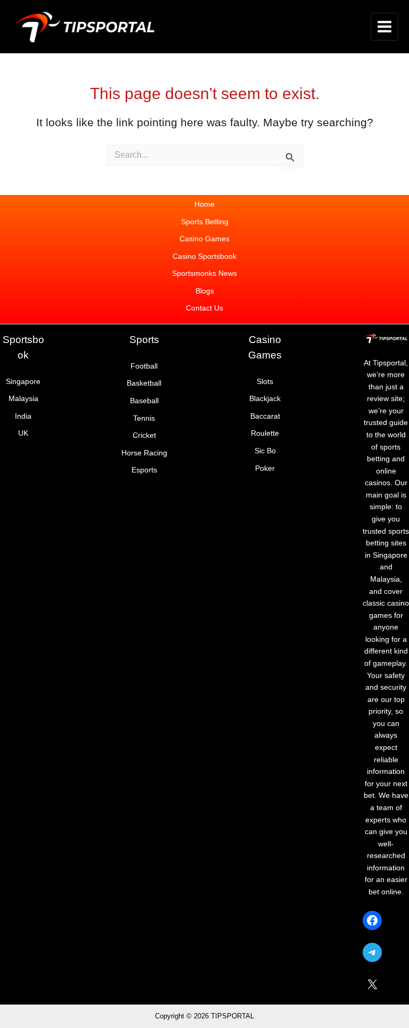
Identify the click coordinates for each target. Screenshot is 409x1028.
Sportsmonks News (204, 274)
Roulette (265, 433)
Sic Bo (265, 451)
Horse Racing (144, 453)
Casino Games (204, 239)
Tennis (144, 418)
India (23, 416)
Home (204, 204)
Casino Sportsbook (204, 256)
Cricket (144, 435)
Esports (144, 470)
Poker (265, 468)
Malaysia (23, 399)
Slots (265, 382)
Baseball (144, 401)
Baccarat (265, 416)
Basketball (144, 383)
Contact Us (204, 308)
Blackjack (265, 399)
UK (23, 433)
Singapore (23, 382)
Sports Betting (204, 222)
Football (144, 366)
